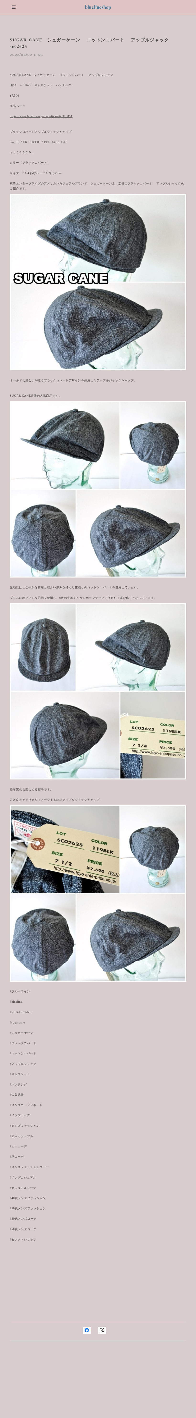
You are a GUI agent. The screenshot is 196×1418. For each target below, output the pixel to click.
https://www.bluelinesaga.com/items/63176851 (41, 116)
